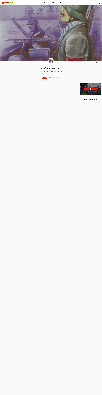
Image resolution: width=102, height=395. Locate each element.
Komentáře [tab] (56, 77)
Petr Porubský (91, 101)
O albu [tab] (49, 77)
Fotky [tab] (44, 77)
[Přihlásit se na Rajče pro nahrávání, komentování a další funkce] (99, 3)
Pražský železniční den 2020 (90, 99)
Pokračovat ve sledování (90, 89)
